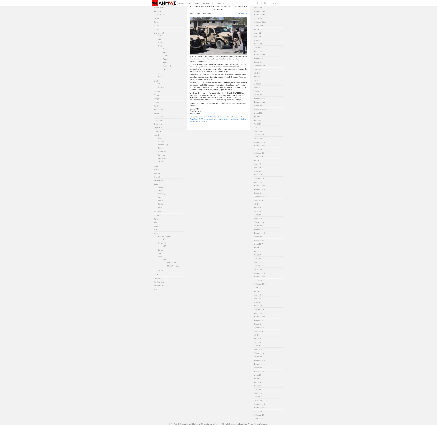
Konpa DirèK (158, 117)
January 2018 (258, 226)
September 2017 (260, 240)
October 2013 (258, 411)
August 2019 (258, 156)
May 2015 (257, 342)
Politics (210, 117)
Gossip (156, 106)
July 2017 (257, 247)
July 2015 (257, 335)
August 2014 (258, 375)
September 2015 (260, 327)
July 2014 (257, 378)
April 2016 (257, 302)
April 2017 (257, 258)
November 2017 (259, 233)
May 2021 (257, 80)
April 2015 (257, 346)
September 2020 (260, 109)
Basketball (162, 243)
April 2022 (257, 40)
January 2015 (258, 357)
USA (155, 289)
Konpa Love (158, 124)
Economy (161, 194)
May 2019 (257, 167)
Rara (155, 222)
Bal (159, 84)
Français (157, 98)
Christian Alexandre (211, 119)
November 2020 (259, 102)
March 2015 (258, 349)
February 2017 (259, 266)
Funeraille (157, 102)
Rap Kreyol (167, 66)
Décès (156, 22)
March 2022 (258, 44)
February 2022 (259, 47)
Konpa (165, 52)
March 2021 (258, 87)
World (160, 207)
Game (160, 36)
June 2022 (257, 33)
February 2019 (259, 178)
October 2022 (258, 18)
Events (156, 81)
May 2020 (257, 124)
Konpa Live (158, 120)
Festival (161, 87)
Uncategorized (159, 282)
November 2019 (259, 146)
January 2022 (258, 51)
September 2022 (260, 22)
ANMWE (174, 424)
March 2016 (258, 306)
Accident (161, 187)
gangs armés (224, 119)
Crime (160, 190)
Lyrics (156, 166)
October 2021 (258, 62)
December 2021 (259, 55)
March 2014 (258, 393)
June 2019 (257, 164)
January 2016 (258, 313)
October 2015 (258, 324)
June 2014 (257, 382)
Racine (156, 219)
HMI (159, 39)
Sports (196, 3)
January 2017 (258, 269)
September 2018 (260, 196)
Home (181, 3)
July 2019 (257, 160)
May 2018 (257, 211)
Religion (156, 226)
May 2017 (257, 255)
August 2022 (258, 25)
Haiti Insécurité (235, 119)
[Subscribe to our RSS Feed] (265, 3)
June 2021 (257, 76)
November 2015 (259, 320)
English (156, 25)
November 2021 (259, 58)
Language (157, 131)
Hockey (156, 113)
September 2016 (260, 284)
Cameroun (157, 11)
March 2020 (258, 131)
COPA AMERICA (160, 15)
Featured (157, 91)
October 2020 (258, 105)
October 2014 (258, 367)
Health (160, 200)
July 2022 (257, 29)
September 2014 (260, 371)
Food (160, 148)
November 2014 (259, 364)
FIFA (164, 259)
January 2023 (258, 7)
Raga (165, 62)
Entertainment (159, 33)
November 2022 (259, 15)
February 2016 (259, 309)
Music (160, 46)
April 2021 (257, 84)
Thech (156, 274)
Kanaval (166, 49)
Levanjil (165, 55)
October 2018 (258, 193)
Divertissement (208, 3)
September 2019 (260, 153)
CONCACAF (171, 262)
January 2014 (258, 400)
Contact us (220, 3)
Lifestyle (157, 135)
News (189, 3)
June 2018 (257, 207)
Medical (156, 169)
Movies (160, 42)
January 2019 (258, 182)
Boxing (160, 250)
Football (156, 95)
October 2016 (258, 280)
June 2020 (257, 120)
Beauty (160, 138)
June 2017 (257, 251)
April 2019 (257, 171)
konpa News (158, 128)
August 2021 (258, 69)
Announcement (159, 7)
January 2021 (258, 95)
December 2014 (259, 360)
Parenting (161, 155)
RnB (155, 230)
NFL (164, 239)
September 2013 (260, 415)
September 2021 (260, 65)
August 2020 (258, 113)
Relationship (162, 158)
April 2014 (257, 389)
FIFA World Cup (173, 266)
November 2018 (259, 189)
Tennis (160, 270)
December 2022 (259, 11)
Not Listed (157, 211)
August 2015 (258, 331)
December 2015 (259, 317)
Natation (157, 173)
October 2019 (258, 149)
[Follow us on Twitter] (261, 3)
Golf (159, 253)
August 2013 (258, 418)
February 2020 (259, 135)
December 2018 (259, 186)
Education (161, 141)
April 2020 (257, 127)
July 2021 (257, 73)
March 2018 (258, 218)
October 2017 (258, 236)
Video (160, 76)
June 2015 (257, 338)
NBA (164, 246)
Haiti (200, 117)
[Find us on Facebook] (257, 3)
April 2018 (257, 215)
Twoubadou (158, 278)
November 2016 (259, 276)
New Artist (157, 177)
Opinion (156, 215)
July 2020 (257, 116)
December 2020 (259, 98)
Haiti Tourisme (159, 109)
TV (159, 73)
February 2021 (259, 91)
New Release (158, 180)
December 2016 (259, 273)
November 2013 (259, 407)
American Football (164, 236)
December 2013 (259, 404)
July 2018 (257, 204)
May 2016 (257, 298)
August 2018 (258, 200)
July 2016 (257, 291)
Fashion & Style (163, 144)
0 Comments (242, 13)
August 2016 (258, 287)
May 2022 (257, 36)
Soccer (160, 257)
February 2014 (259, 397)
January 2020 (258, 138)
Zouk (164, 69)
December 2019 (259, 142)
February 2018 (259, 222)
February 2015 (259, 353)
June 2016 (257, 295)
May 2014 (257, 386)
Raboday (166, 59)
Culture (156, 18)
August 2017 (258, 244)
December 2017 (259, 229)
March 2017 (258, 262)
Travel (160, 162)
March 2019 (258, 175)
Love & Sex (162, 151)
